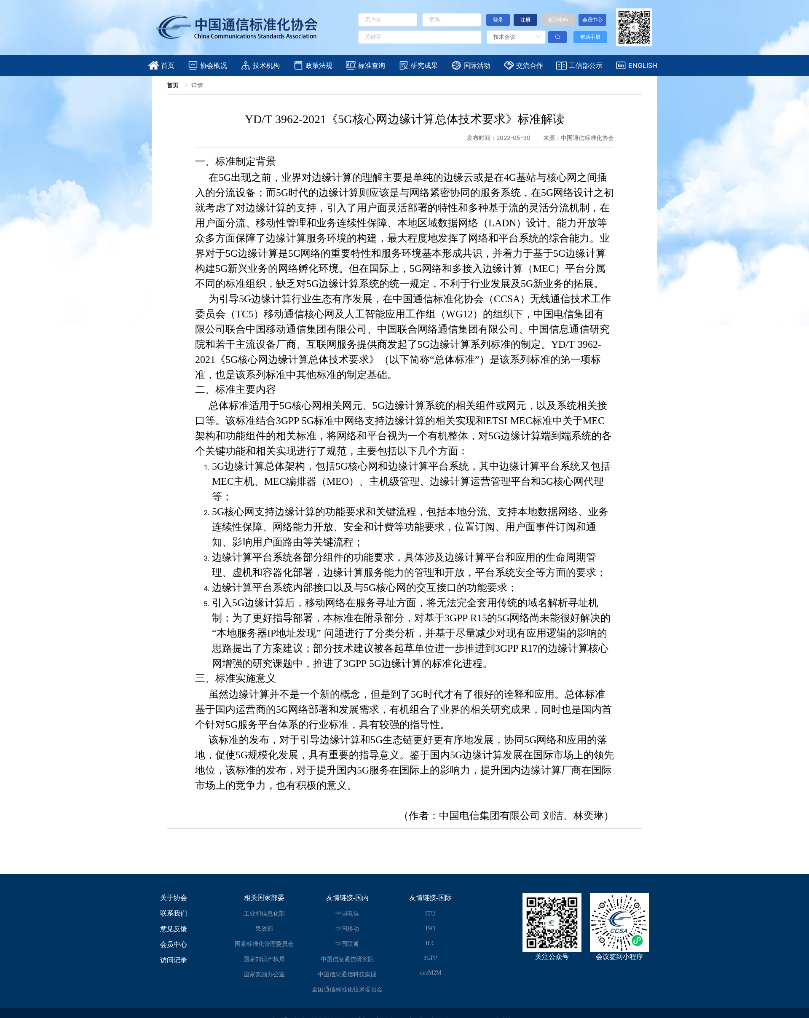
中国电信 (347, 914)
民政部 (264, 929)
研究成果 (424, 65)
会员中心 (173, 944)
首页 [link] (173, 85)
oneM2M (430, 973)
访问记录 (173, 960)
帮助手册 (590, 37)
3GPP (430, 958)
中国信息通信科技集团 (347, 974)
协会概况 (213, 65)
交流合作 (529, 65)
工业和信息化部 (264, 914)
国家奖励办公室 (264, 974)
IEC (430, 943)
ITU (430, 914)
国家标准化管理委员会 (264, 944)
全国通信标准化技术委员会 (347, 989)
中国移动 (347, 929)
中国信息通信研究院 (347, 959)
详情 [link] (197, 85)
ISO (430, 928)
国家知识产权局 (264, 959)
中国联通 (347, 944)
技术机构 (266, 65)
